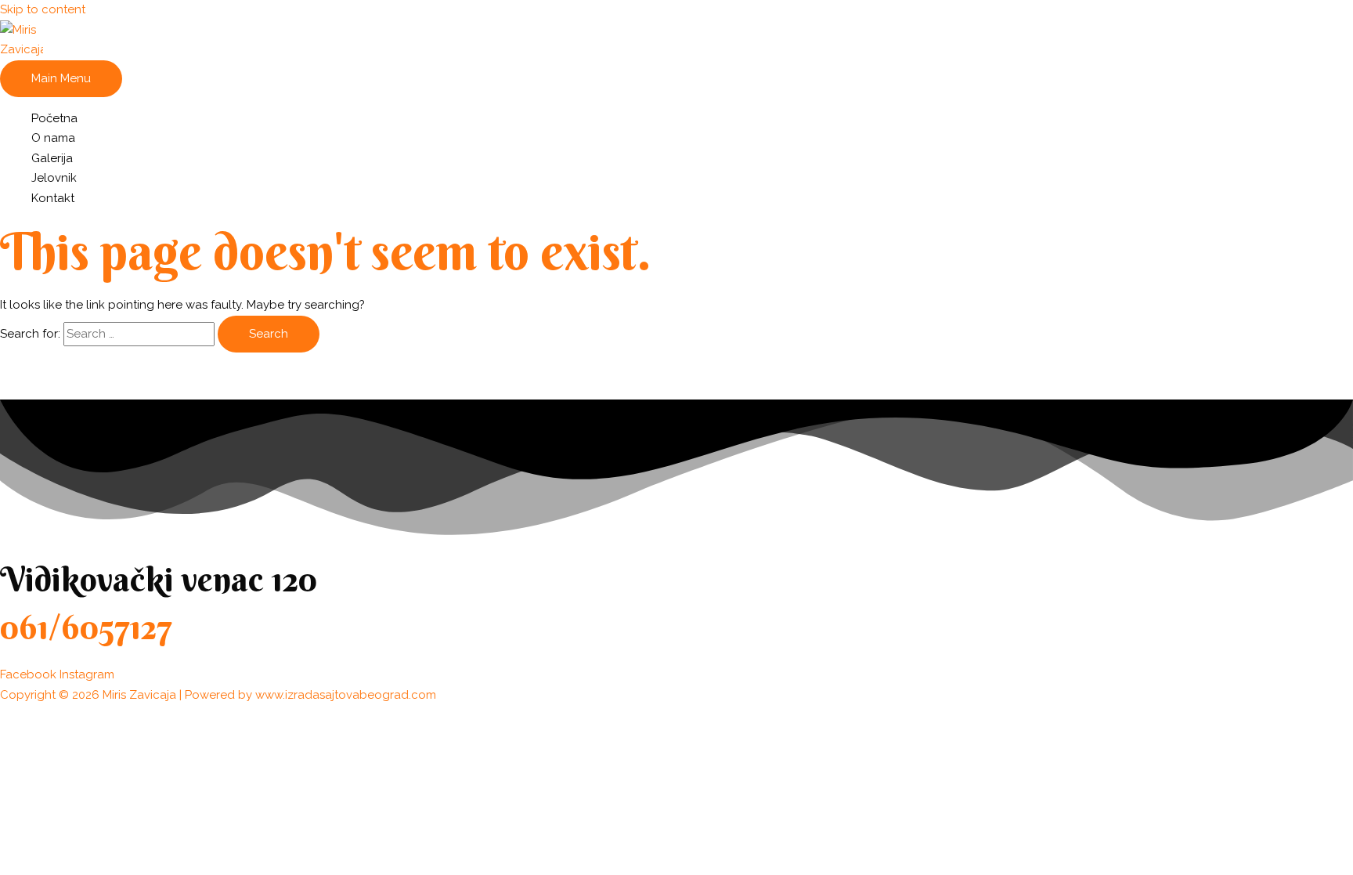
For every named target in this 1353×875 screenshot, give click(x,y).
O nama (53, 138)
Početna (54, 118)
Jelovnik (54, 178)
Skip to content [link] (42, 9)
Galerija (52, 158)
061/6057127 (86, 627)
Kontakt (52, 198)
